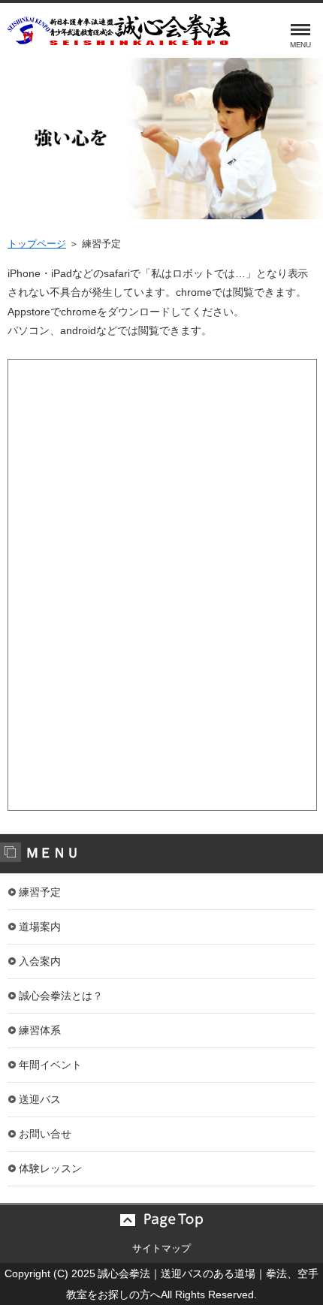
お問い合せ (45, 1134)
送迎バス (40, 1099)
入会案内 (40, 961)
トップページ (37, 243)
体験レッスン (50, 1168)
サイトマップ (161, 1248)
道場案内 (40, 927)
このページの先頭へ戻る (161, 1220)
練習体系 (40, 1030)
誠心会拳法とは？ (61, 996)
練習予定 (40, 892)
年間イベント (50, 1065)
